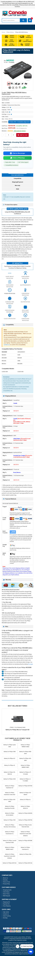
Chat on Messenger (19, 153)
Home (3, 32)
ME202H (4, 355)
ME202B (20, 357)
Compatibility (17, 178)
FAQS (17, 189)
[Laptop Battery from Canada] (14, 15)
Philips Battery (10, 32)
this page (30, 664)
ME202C (4, 363)
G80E (19, 360)
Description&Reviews (17, 175)
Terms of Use (6, 882)
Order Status (6, 892)
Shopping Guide (7, 890)
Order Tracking (7, 916)
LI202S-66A (20, 371)
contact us (7, 344)
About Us (5, 878)
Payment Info (6, 904)
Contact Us (6, 914)
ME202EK (20, 363)
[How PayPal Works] (6, 931)
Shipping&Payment (17, 182)
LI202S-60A (5, 371)
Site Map (5, 918)
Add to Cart (24, 135)
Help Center (6, 912)
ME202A (4, 360)
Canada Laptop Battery (19, 937)
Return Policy (6, 893)
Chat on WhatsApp (19, 158)
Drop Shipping (6, 906)
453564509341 (21, 352)
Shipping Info (6, 902)
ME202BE (4, 357)
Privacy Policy (6, 883)
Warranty (17, 185)
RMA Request (6, 895)
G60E (19, 355)
